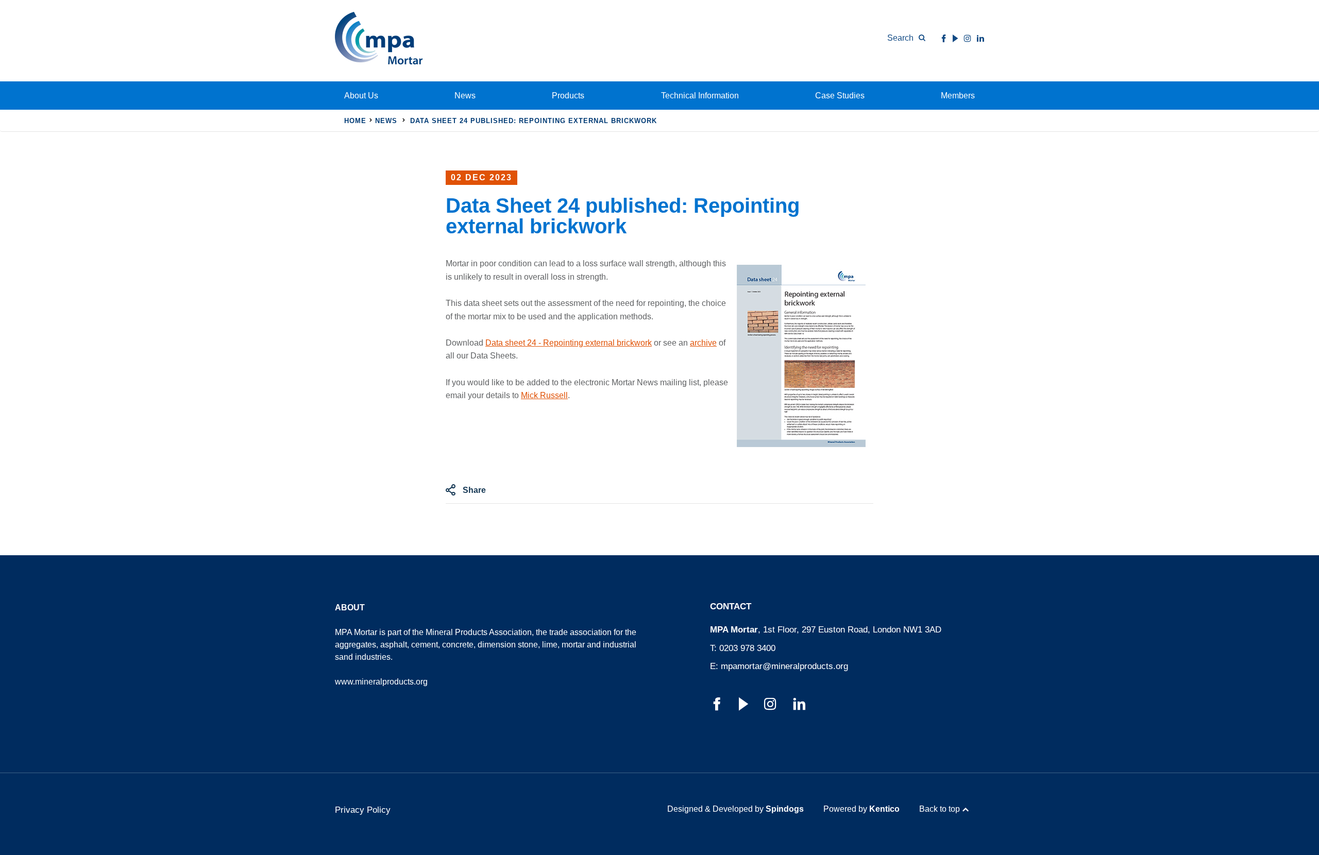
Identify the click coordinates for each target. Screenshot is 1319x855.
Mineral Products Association (479, 632)
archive (703, 342)
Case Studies (840, 95)
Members (958, 95)
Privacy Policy (363, 810)
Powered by (861, 809)
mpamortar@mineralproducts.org (784, 666)
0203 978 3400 (747, 648)
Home (355, 120)
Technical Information (700, 95)
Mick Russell (544, 395)
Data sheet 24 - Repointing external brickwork (568, 342)
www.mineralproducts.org (381, 681)
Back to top (939, 809)
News (465, 95)
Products (568, 95)
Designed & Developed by (735, 809)
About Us (361, 95)
